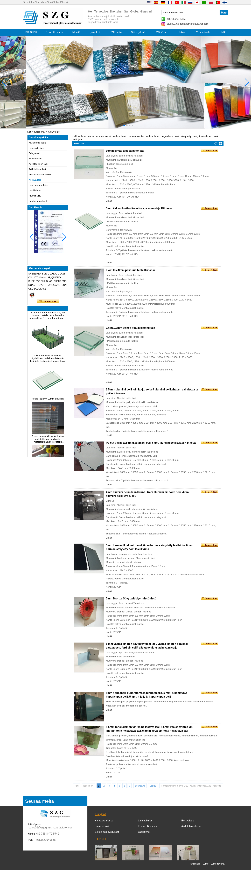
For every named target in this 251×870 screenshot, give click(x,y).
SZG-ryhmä (138, 32)
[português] (218, 2)
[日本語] (197, 2)
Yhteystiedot (203, 32)
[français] (170, 2)
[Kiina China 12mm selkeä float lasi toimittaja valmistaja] (89, 341)
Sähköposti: (35, 824)
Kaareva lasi (35, 158)
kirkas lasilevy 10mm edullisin (48, 389)
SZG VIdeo (161, 32)
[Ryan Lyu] (32, 295)
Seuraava (140, 785)
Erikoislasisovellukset (40, 174)
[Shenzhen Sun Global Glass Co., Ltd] (53, 23)
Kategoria (39, 131)
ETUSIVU (31, 32)
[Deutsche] (163, 2)
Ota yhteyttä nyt (48, 301)
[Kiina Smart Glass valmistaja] (188, 859)
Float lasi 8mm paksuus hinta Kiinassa (131, 270)
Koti (29, 131)
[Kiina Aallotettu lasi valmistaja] (133, 859)
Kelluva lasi (35, 179)
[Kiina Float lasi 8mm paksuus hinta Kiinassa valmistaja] (89, 283)
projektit (95, 32)
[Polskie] (211, 2)
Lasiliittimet (35, 190)
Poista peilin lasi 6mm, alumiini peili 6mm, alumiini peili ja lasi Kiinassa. (151, 442)
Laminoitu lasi (36, 148)
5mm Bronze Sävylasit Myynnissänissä (131, 598)
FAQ (223, 32)
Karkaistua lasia (37, 142)
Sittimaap (195, 863)
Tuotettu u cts (54, 32)
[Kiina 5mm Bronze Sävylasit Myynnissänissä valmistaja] (89, 612)
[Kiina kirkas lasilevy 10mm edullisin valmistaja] (48, 387)
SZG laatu (116, 32)
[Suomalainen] (224, 2)
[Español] (156, 2)
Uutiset (182, 32)
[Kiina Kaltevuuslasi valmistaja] (160, 859)
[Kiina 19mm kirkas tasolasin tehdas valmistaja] (89, 164)
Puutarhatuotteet (38, 201)
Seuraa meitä (39, 801)
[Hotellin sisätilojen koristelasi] (125, 82)
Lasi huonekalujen (38, 185)
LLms (205, 863)
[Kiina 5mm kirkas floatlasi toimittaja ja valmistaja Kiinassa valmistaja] (89, 222)
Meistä (76, 32)
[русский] (190, 2)
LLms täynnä (218, 863)
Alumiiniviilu (35, 195)
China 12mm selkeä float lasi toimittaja (130, 327)
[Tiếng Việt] (177, 2)
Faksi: (31, 833)
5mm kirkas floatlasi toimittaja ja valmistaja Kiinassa (139, 208)
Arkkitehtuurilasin (38, 169)
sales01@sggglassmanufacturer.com (187, 23)
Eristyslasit (34, 153)
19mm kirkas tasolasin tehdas (125, 150)
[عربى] (204, 2)
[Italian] (184, 2)
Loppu (153, 785)
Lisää (109, 200)
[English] (149, 2)
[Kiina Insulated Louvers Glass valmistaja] (106, 859)
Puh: (30, 839)
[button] (118, 125)
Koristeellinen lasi (38, 163)
